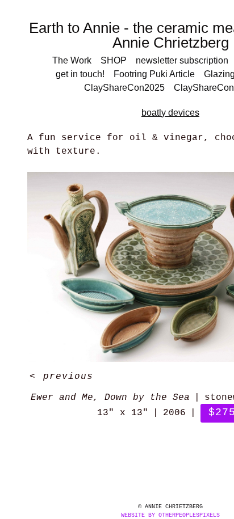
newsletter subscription (182, 60)
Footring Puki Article (154, 74)
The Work (71, 60)
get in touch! (80, 74)
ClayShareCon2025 (124, 87)
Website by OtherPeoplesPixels (170, 515)
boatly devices (170, 112)
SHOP (114, 60)
